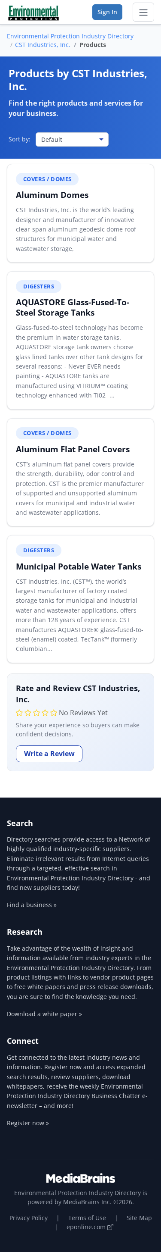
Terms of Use (87, 1218)
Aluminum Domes (52, 194)
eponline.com (87, 1227)
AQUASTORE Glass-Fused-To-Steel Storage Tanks (72, 307)
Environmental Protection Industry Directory (70, 36)
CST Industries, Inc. (42, 45)
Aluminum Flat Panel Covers (73, 449)
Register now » (28, 1123)
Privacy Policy (28, 1218)
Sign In (107, 12)
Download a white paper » (44, 1014)
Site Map (139, 1218)
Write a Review (49, 753)
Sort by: (19, 139)
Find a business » (32, 905)
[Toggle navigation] (143, 12)
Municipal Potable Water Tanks (78, 566)
